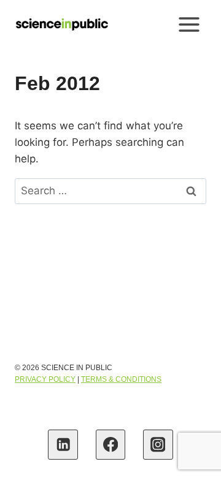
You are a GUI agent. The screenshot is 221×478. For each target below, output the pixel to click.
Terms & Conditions (121, 379)
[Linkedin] (63, 445)
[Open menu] (188, 24)
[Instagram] (158, 445)
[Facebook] (111, 445)
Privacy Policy (45, 379)
